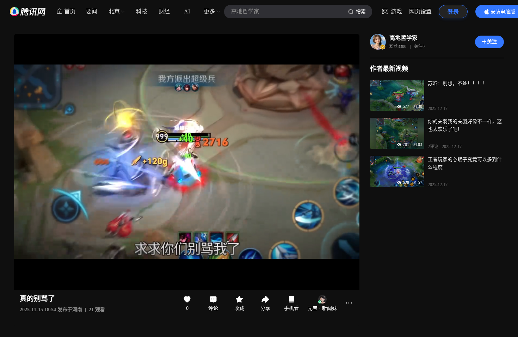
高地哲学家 (403, 38)
